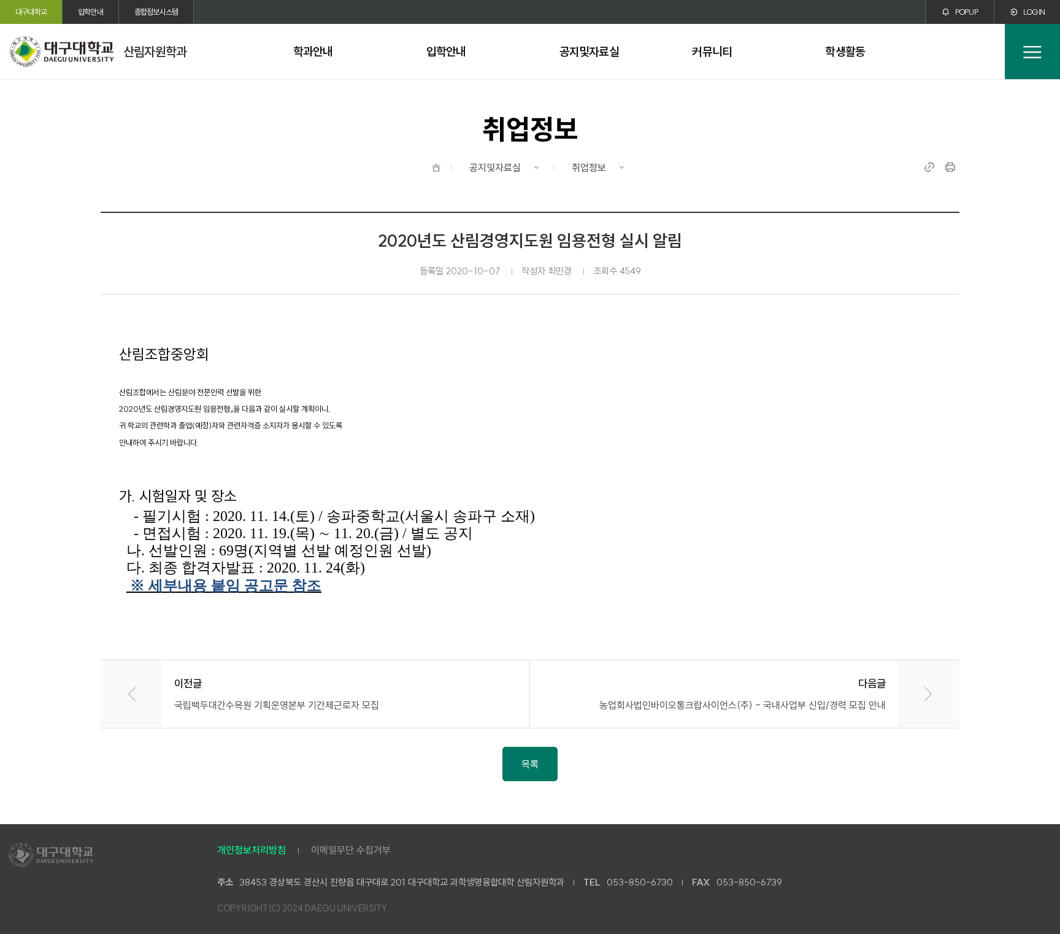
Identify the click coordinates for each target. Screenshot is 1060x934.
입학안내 (90, 12)
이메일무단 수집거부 (351, 850)
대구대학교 (31, 12)
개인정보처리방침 (251, 850)
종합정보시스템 (156, 12)
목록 (530, 764)
